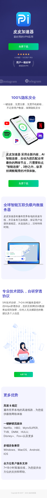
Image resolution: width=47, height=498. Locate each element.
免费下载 (23, 46)
